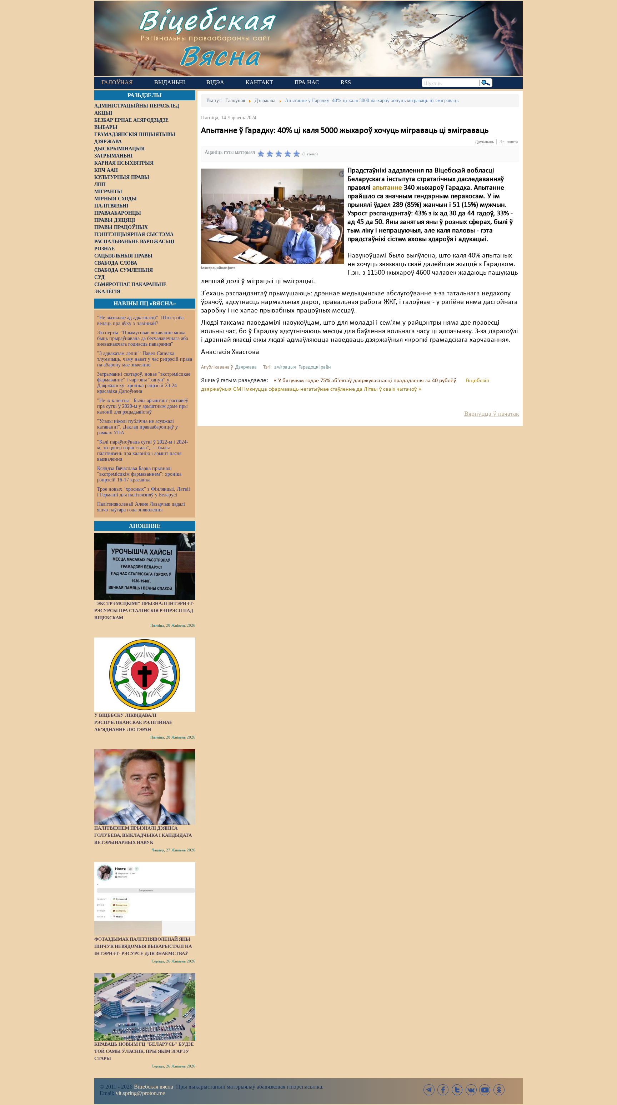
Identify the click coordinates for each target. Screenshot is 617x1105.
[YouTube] (485, 1090)
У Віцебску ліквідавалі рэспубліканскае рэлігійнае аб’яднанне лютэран (133, 722)
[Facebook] (443, 1090)
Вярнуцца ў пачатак (491, 413)
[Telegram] (429, 1090)
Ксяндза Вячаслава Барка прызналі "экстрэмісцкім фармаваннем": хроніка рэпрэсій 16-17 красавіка (139, 474)
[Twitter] (457, 1090)
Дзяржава (246, 367)
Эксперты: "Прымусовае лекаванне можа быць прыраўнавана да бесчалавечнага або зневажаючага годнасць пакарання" (142, 338)
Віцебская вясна (153, 1087)
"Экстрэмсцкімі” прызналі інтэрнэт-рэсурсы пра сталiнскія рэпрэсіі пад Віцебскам (144, 610)
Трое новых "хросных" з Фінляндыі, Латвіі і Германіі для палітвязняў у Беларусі (143, 492)
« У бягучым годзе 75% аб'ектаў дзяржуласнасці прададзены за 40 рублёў (365, 381)
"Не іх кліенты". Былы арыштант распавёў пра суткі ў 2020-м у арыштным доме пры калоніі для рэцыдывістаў (142, 406)
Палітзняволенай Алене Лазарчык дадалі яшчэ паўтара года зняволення (141, 506)
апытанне (387, 187)
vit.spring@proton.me (140, 1093)
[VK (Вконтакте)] (471, 1090)
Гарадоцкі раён (315, 367)
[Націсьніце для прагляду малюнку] (272, 216)
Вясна (219, 55)
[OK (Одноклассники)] (499, 1090)
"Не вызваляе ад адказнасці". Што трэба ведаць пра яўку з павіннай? (140, 320)
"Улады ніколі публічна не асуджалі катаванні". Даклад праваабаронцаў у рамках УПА (137, 427)
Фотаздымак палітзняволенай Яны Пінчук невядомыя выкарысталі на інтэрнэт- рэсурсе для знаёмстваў (143, 946)
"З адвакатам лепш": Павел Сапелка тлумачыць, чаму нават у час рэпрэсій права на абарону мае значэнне (144, 359)
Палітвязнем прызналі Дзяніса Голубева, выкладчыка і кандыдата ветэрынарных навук (143, 835)
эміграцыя (285, 367)
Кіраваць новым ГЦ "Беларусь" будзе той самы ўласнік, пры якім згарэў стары (144, 1051)
